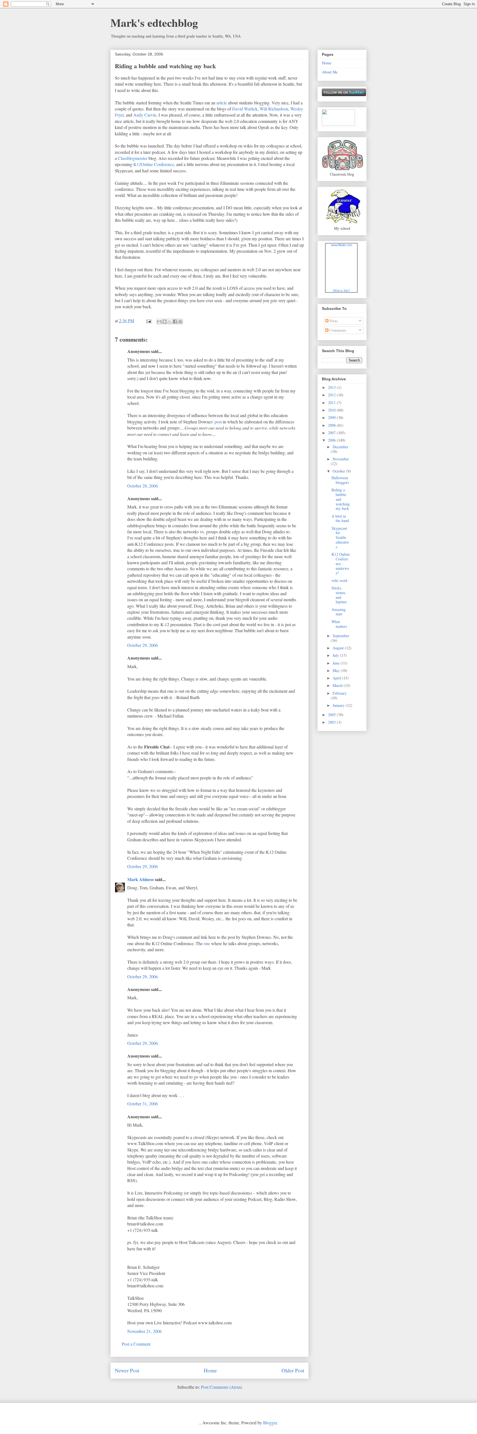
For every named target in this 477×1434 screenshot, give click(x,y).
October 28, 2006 (142, 486)
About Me (330, 72)
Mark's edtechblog (154, 22)
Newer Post (127, 1370)
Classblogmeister (132, 158)
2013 (332, 387)
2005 (332, 714)
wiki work (340, 580)
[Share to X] (170, 321)
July (336, 655)
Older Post (293, 1370)
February (340, 693)
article (221, 103)
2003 (332, 722)
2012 (332, 394)
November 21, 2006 (144, 1331)
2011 (332, 402)
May (337, 670)
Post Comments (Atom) (221, 1387)
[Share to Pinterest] (180, 321)
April (337, 678)
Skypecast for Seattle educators (340, 537)
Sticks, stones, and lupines (339, 594)
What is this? (341, 290)
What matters (339, 624)
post (218, 422)
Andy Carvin (144, 115)
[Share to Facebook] (175, 321)
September (341, 635)
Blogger (270, 1422)
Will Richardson (274, 109)
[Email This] (159, 321)
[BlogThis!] (164, 321)
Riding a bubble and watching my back (165, 65)
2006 (332, 440)
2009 (332, 417)
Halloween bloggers (340, 480)
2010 (332, 410)
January (339, 705)
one (207, 943)
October (339, 471)
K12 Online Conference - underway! (341, 563)
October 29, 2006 (142, 645)
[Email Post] (148, 320)
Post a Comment (136, 1344)
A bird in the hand (340, 518)
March (338, 685)
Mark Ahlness (140, 879)
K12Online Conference (153, 164)
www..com (341, 245)
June (337, 663)
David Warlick (245, 109)
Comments (337, 330)
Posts (333, 320)
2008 (332, 425)
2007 (332, 432)
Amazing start (339, 612)
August (339, 647)
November (341, 459)
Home (210, 1370)
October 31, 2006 (142, 1103)
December (340, 446)
